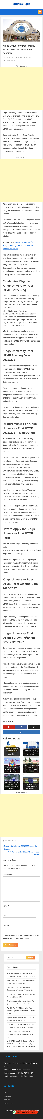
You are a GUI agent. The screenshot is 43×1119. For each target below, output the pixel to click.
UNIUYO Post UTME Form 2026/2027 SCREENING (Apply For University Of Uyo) (20, 1034)
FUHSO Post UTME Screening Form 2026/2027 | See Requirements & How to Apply (21, 1010)
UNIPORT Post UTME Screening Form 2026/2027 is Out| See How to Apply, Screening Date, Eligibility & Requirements (21, 1043)
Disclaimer (7, 1099)
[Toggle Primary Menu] (40, 12)
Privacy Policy (8, 1103)
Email (6, 916)
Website (6, 926)
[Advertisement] (21, 88)
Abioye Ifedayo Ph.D (24, 57)
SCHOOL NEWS (10, 841)
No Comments (10, 60)
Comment (7, 875)
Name (6, 906)
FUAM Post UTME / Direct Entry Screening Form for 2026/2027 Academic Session (20, 245)
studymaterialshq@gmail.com (21, 1076)
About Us (7, 1092)
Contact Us (7, 1096)
